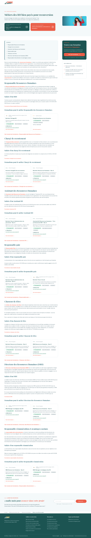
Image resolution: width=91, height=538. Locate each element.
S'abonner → (81, 501)
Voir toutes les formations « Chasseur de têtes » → (18, 360)
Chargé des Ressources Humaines (42, 118)
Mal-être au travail (30, 519)
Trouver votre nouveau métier (32, 523)
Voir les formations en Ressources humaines (41, 27)
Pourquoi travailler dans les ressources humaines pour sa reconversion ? (74, 70)
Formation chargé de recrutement (12, 158)
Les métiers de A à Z (51, 519)
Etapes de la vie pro (30, 530)
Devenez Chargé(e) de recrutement (15, 170)
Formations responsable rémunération (13, 458)
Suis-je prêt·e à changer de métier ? (13, 28)
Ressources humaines (26, 512)
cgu (61, 535)
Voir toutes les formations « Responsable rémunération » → (20, 486)
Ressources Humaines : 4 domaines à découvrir (74, 66)
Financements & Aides (31, 526)
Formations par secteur (52, 521)
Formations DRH (8, 396)
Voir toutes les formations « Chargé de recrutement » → (19, 186)
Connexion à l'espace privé (74, 521)
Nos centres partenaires (52, 528)
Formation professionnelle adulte (33, 525)
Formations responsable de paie (12, 267)
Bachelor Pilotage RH (11, 118)
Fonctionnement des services (81, 535)
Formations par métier (52, 523)
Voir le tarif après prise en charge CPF (12, 127)
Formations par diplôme (52, 526)
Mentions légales (56, 535)
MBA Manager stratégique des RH (14, 408)
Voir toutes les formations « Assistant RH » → (16, 240)
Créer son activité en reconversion (33, 528)
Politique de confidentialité (68, 535)
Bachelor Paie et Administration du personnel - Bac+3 (15, 222)
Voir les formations (73, 54)
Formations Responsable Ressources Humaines (15, 106)
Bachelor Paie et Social (39, 280)
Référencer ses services (73, 519)
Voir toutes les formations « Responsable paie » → (17, 297)
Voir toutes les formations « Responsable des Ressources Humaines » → (23, 134)
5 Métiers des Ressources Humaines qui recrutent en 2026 (74, 74)
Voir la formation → (10, 129)
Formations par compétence (53, 525)
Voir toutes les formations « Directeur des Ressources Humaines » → (22, 424)
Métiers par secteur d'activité (14, 512)
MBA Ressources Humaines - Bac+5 (42, 344)
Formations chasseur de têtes (11, 332)
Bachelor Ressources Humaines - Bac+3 (43, 170)
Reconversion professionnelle (32, 521)
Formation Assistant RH (10, 209)
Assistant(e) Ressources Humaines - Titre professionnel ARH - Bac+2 (44, 222)
